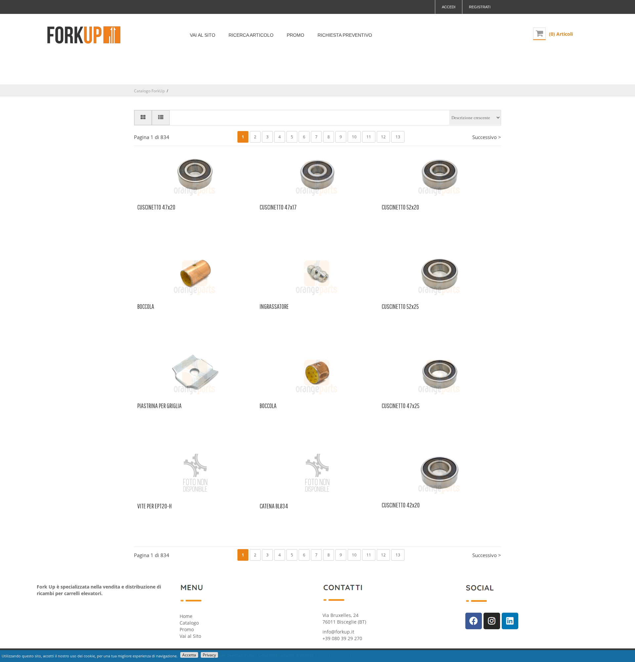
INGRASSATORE (274, 306)
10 (354, 137)
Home (186, 616)
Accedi (448, 7)
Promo (187, 629)
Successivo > (486, 137)
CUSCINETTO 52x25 (400, 306)
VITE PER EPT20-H (154, 506)
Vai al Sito (190, 636)
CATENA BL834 (274, 506)
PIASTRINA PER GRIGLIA (159, 405)
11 (368, 137)
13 (398, 137)
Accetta (189, 655)
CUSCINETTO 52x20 (400, 207)
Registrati (479, 7)
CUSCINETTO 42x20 (401, 505)
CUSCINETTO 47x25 (400, 405)
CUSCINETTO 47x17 (278, 207)
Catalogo (189, 623)
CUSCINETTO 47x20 (156, 207)
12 (383, 137)
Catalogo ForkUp (149, 91)
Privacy (209, 655)
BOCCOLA (145, 306)
